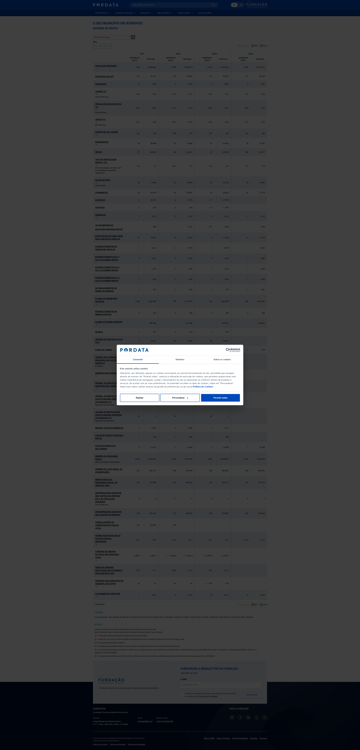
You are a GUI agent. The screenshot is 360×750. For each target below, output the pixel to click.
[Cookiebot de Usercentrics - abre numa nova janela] (228, 350)
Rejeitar (139, 398)
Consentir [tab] (138, 359)
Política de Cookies (203, 386)
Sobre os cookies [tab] (222, 359)
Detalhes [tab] (180, 359)
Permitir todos (220, 398)
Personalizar (178, 398)
